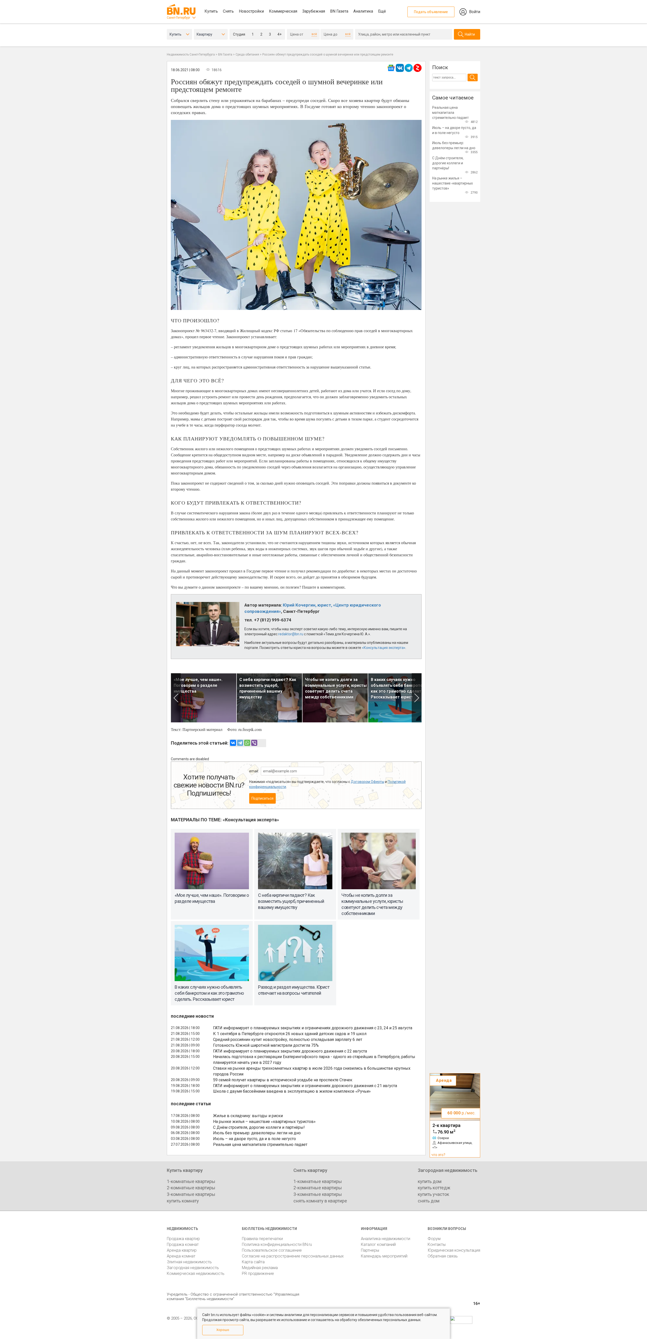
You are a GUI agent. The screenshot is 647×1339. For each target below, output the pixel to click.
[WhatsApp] (247, 743)
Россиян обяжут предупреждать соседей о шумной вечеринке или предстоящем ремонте (327, 54)
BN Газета (339, 11)
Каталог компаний (378, 1244)
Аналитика (363, 11)
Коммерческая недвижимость (195, 1273)
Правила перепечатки (262, 1238)
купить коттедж (434, 1187)
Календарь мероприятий (384, 1256)
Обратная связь (443, 1256)
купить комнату (183, 1200)
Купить (211, 11)
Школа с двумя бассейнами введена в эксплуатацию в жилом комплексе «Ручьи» (292, 1091)
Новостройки (251, 11)
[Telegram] (240, 743)
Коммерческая (283, 11)
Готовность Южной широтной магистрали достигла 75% (266, 1045)
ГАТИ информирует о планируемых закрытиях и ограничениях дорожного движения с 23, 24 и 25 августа (312, 1028)
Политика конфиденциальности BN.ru (277, 1244)
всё (314, 34)
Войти (474, 11)
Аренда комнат (181, 1256)
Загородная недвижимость (193, 1267)
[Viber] (254, 743)
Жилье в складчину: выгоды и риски (248, 1115)
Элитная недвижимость (189, 1261)
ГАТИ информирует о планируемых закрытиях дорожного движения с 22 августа (290, 1051)
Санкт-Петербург (178, 17)
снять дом (429, 1200)
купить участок (433, 1194)
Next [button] (417, 697)
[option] (204, 697)
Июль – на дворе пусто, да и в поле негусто (254, 1138)
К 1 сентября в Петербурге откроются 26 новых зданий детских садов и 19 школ (289, 1033)
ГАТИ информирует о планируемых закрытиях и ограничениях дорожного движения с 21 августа (305, 1085)
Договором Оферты (367, 782)
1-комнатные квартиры (191, 1181)
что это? (438, 1155)
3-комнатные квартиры (191, 1194)
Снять (228, 11)
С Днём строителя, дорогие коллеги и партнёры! (259, 1127)
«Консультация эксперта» (383, 648)
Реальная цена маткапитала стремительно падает (260, 1144)
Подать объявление (431, 12)
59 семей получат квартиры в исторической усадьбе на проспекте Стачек (282, 1080)
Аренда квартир (182, 1250)
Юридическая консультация (454, 1250)
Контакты (437, 1244)
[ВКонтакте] (233, 743)
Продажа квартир (183, 1238)
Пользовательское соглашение (272, 1250)
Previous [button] (176, 697)
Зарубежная (313, 11)
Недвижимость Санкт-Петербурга (191, 54)
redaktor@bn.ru (290, 634)
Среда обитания (247, 54)
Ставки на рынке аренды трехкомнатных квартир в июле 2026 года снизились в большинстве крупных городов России (311, 1071)
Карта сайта (253, 1261)
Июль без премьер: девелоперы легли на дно (257, 1133)
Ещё (382, 11)
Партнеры (370, 1250)
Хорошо (222, 1330)
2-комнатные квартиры (191, 1187)
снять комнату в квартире (320, 1200)
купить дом (430, 1181)
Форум (434, 1238)
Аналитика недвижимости (385, 1238)
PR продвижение (258, 1273)
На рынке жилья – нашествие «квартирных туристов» (264, 1121)
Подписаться (262, 798)
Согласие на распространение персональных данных (293, 1256)
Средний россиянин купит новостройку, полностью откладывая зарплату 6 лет (287, 1039)
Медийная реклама (260, 1267)
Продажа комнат (183, 1244)
